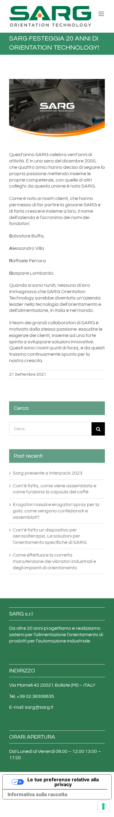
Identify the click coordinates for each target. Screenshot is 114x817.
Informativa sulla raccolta (37, 794)
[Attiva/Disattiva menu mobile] (101, 14)
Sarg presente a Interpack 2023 (47, 473)
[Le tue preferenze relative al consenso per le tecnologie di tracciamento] (103, 806)
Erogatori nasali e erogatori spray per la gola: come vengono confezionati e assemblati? (56, 511)
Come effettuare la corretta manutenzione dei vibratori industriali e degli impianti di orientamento (54, 561)
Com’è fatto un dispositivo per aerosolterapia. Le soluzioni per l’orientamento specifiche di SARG (50, 536)
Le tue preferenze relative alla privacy (63, 781)
